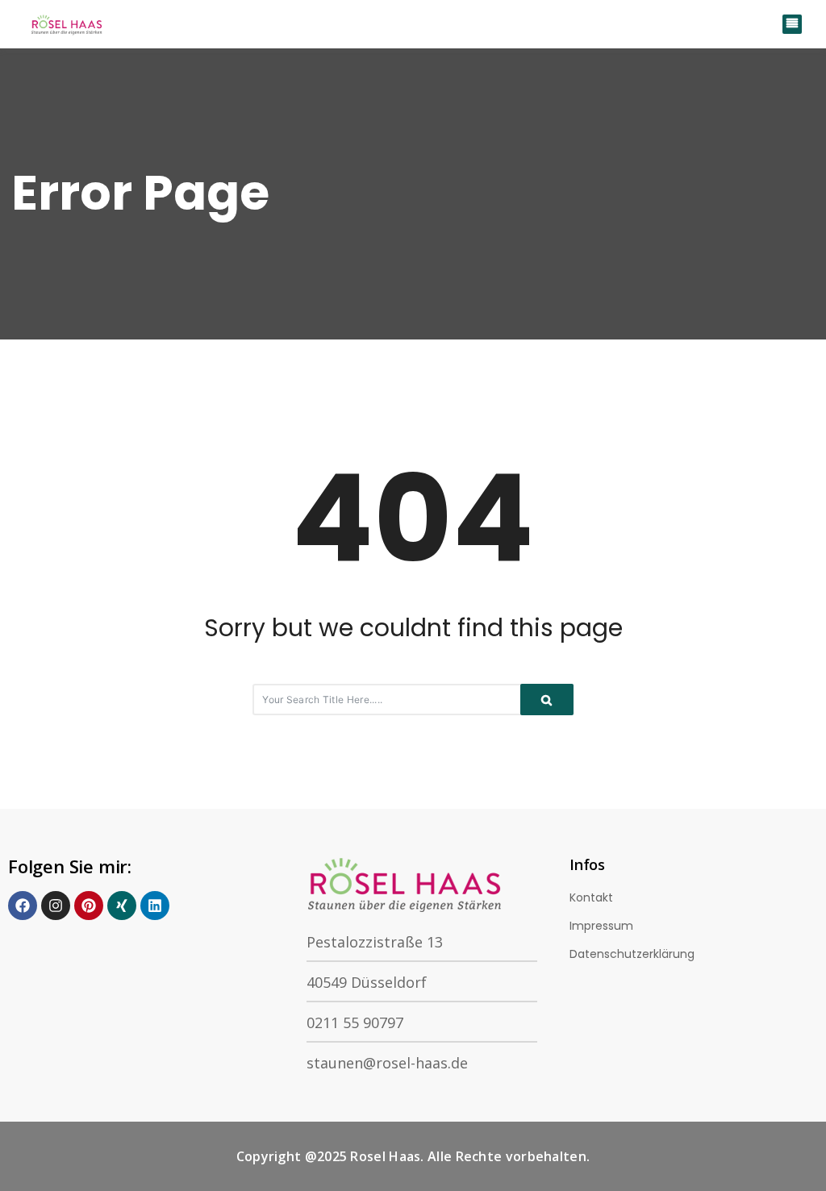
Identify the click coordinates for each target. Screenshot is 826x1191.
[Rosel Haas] (68, 24)
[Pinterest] (88, 905)
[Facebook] (22, 905)
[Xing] (121, 905)
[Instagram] (55, 905)
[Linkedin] (154, 905)
